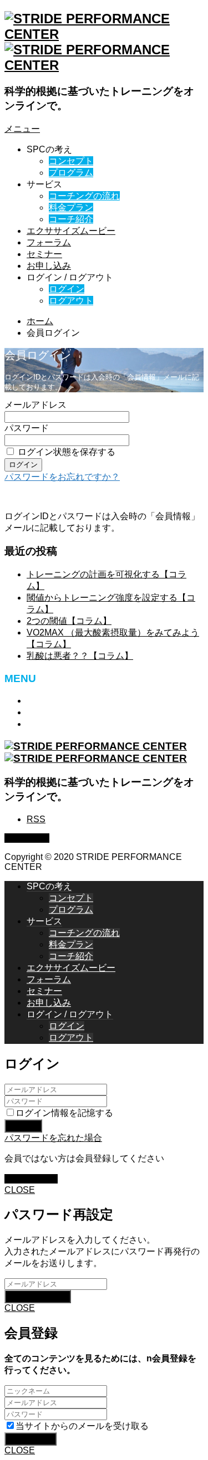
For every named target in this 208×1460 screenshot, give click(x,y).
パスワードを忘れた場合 (53, 1138)
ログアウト (71, 300)
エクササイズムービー (71, 230)
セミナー (44, 254)
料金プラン (71, 207)
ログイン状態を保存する (66, 452)
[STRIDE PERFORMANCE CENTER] (95, 752)
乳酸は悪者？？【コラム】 (80, 655)
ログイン (66, 289)
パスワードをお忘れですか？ (62, 476)
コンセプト (71, 161)
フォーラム (49, 242)
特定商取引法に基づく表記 (80, 700)
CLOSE (19, 1190)
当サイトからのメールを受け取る (82, 1426)
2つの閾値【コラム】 (69, 621)
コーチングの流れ (84, 196)
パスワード (26, 428)
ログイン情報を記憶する (64, 1113)
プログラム (71, 172)
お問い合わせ (53, 712)
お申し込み (49, 265)
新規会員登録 (31, 1179)
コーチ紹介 (71, 219)
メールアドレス (35, 404)
